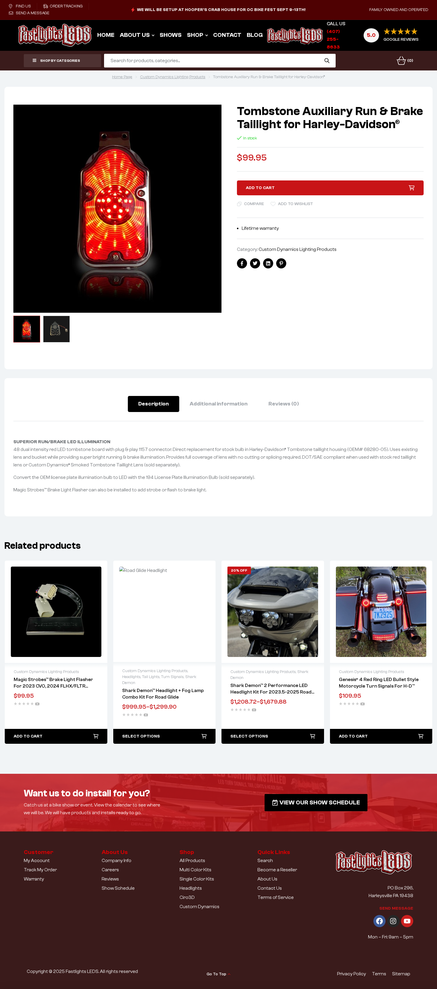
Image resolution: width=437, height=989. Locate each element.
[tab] (153, 404)
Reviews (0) (283, 404)
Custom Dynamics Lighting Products (172, 77)
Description (153, 404)
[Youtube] (407, 921)
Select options (141, 736)
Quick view (56, 612)
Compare (254, 204)
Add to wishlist (295, 204)
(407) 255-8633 (333, 39)
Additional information (219, 404)
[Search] (327, 60)
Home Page (122, 77)
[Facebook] (379, 921)
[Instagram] (393, 921)
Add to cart (260, 187)
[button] (211, 115)
